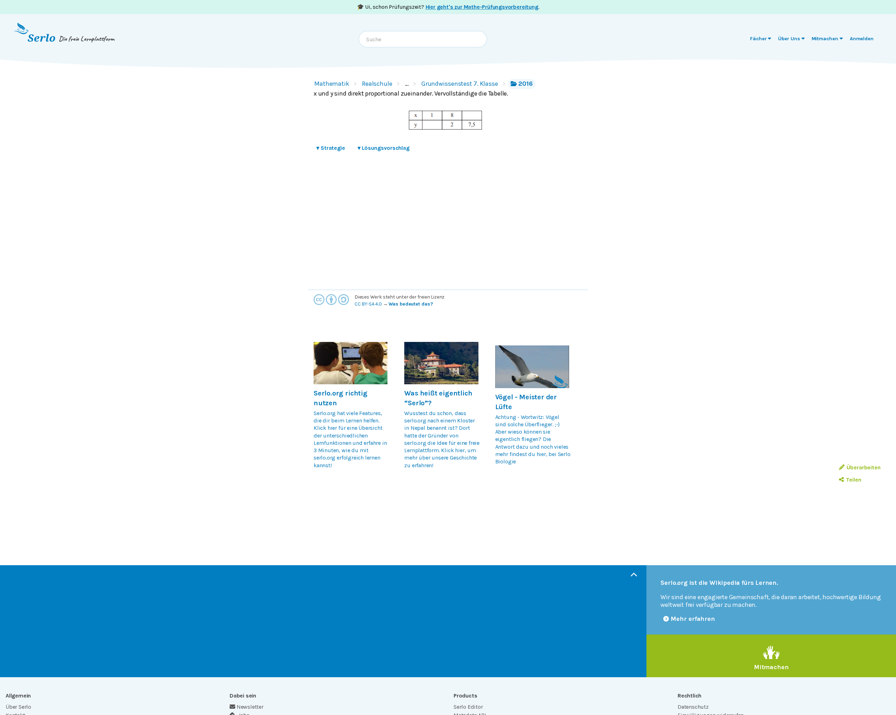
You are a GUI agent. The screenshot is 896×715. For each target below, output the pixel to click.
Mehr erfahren (693, 619)
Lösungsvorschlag (384, 148)
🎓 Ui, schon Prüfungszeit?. (448, 6)
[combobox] (422, 39)
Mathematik (331, 83)
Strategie (330, 148)
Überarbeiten (864, 467)
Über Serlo (18, 706)
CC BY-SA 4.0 (368, 304)
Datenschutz (693, 706)
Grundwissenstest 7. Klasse (459, 83)
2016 (525, 83)
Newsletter (250, 706)
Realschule (377, 83)
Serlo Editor (468, 706)
